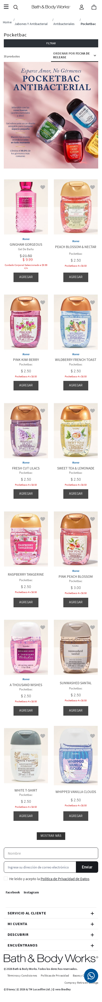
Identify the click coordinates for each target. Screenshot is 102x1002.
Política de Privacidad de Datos (65, 878)
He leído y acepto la (49, 879)
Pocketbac (88, 24)
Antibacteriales (63, 24)
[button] (51, 43)
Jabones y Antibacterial (31, 24)
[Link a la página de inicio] (7, 22)
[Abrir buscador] (15, 7)
